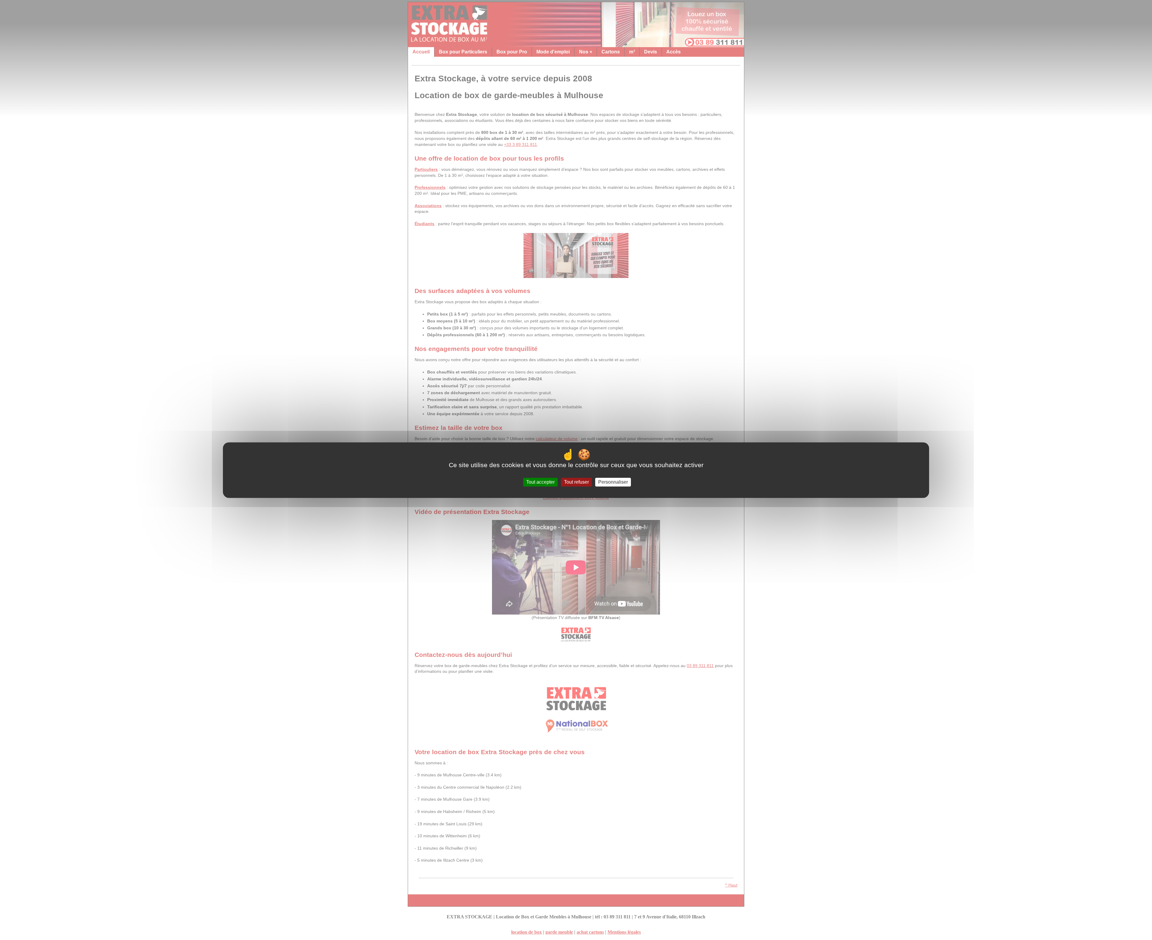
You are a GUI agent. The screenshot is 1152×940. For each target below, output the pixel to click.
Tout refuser (576, 482)
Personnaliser (613, 482)
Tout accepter (540, 482)
